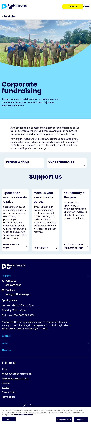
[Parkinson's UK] (14, 6)
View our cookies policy (23, 415)
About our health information (17, 373)
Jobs (4, 369)
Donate (73, 6)
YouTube (10, 363)
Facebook (2, 363)
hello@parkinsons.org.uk (18, 294)
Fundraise (9, 16)
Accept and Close (64, 419)
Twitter (6, 363)
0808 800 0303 (13, 285)
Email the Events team (15, 220)
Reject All (80, 419)
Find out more (45, 220)
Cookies (6, 383)
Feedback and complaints (15, 378)
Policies (5, 387)
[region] (45, 415)
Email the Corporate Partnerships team (75, 220)
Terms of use (8, 396)
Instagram (14, 363)
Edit (8, 419)
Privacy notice (9, 392)
